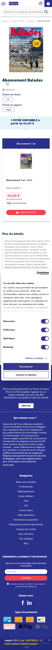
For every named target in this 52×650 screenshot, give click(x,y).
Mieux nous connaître (26, 481)
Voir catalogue (26, 538)
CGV (26, 505)
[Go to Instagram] (29, 602)
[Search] (46, 11)
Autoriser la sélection (26, 374)
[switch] (45, 330)
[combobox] (26, 11)
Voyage (30, 21)
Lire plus (26, 405)
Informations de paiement (26, 519)
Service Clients (26, 510)
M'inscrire (26, 578)
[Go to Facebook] (22, 602)
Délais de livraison (26, 515)
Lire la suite (8, 464)
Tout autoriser (26, 366)
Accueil (5, 21)
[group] (26, 179)
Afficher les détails (34, 358)
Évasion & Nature (17, 21)
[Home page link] (13, 3)
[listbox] (26, 99)
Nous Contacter (26, 533)
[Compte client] (40, 3)
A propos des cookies (26, 529)
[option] (7, 99)
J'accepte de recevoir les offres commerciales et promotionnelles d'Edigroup (27, 585)
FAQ (26, 500)
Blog (26, 543)
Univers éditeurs (26, 496)
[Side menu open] (3, 3)
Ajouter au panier (28, 212)
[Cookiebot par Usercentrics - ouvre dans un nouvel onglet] (37, 273)
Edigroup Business (26, 491)
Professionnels (26, 486)
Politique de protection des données (26, 524)
